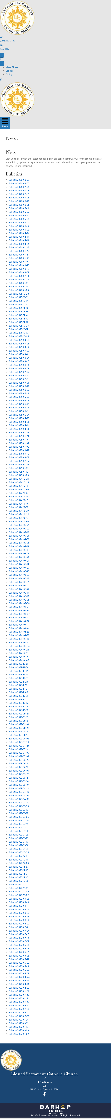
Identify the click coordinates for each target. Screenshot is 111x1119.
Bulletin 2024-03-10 (19, 628)
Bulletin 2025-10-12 (18, 333)
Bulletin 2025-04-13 (19, 425)
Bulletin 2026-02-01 (19, 276)
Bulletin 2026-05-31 (18, 216)
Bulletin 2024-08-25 (19, 543)
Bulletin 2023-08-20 (19, 732)
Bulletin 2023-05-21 (18, 778)
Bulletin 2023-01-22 (18, 838)
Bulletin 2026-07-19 (19, 191)
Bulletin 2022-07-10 (19, 938)
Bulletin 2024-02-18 (19, 639)
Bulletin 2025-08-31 (18, 354)
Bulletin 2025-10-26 (19, 326)
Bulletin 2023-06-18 (18, 764)
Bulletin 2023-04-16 (19, 796)
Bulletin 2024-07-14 (19, 564)
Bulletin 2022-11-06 (18, 878)
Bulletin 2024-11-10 (18, 504)
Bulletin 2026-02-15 (19, 269)
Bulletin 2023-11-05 (18, 692)
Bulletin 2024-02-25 (19, 635)
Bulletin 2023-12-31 (18, 664)
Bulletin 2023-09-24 (19, 714)
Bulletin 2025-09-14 (19, 347)
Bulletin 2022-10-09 (19, 892)
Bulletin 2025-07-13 (18, 379)
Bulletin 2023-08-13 (18, 735)
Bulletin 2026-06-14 (19, 208)
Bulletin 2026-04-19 (19, 237)
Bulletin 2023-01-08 (18, 845)
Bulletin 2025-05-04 (19, 415)
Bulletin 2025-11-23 (18, 312)
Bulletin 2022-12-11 (18, 860)
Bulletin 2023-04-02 (19, 803)
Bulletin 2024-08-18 (19, 546)
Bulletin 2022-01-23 (18, 1023)
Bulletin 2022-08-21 (19, 917)
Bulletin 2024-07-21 (19, 561)
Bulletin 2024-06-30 (19, 571)
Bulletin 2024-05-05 (19, 600)
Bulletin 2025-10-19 (18, 329)
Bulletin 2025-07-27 (19, 372)
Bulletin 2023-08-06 (19, 739)
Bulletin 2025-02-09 (19, 458)
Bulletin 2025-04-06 (19, 429)
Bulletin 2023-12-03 (18, 678)
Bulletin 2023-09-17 (18, 717)
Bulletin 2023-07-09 (19, 753)
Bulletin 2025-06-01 (19, 401)
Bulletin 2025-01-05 (19, 475)
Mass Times (12, 67)
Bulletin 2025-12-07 (19, 305)
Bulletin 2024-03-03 (19, 632)
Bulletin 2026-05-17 (19, 223)
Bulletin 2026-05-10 (19, 226)
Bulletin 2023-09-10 (18, 721)
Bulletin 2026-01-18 (18, 283)
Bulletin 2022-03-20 (19, 995)
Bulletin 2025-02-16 (19, 454)
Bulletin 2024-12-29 (19, 479)
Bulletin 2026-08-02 (19, 184)
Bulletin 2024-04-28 (19, 603)
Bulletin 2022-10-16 (18, 888)
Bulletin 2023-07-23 (19, 746)
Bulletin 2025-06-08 (19, 397)
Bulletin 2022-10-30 (18, 881)
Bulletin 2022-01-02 (19, 1034)
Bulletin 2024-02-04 (19, 646)
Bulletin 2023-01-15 (18, 842)
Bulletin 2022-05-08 (19, 970)
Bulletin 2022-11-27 (18, 867)
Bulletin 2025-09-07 (19, 351)
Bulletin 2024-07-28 (19, 557)
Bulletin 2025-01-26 (19, 465)
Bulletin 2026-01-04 (19, 290)
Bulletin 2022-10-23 (18, 885)
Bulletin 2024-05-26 (19, 589)
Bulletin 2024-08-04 (19, 554)
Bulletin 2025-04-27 (19, 418)
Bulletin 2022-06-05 (19, 956)
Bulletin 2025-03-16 (18, 440)
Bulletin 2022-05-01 (19, 974)
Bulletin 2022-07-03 (19, 941)
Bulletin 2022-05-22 (19, 963)
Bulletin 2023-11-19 (18, 685)
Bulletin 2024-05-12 (19, 596)
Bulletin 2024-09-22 (19, 529)
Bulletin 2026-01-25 (19, 280)
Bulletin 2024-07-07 (19, 568)
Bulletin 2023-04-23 (19, 792)
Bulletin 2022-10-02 (19, 895)
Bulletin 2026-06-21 (19, 205)
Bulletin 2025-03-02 (19, 447)
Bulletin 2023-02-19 (18, 824)
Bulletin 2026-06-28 (19, 201)
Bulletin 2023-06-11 (18, 767)
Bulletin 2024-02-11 (18, 643)
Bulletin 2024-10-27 (19, 511)
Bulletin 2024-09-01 (19, 539)
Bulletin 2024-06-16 (19, 579)
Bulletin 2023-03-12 (18, 813)
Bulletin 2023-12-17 (18, 671)
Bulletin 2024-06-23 (19, 575)
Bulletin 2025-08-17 (19, 361)
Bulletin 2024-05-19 (19, 593)
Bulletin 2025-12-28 (19, 294)
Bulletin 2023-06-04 (19, 771)
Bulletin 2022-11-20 (18, 870)
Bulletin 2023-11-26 (18, 682)
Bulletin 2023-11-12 (18, 689)
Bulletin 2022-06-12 (19, 952)
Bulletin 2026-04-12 (19, 240)
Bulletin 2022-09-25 (19, 899)
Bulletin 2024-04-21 (19, 607)
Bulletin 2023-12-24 (19, 668)
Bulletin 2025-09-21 (19, 344)
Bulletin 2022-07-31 (18, 927)
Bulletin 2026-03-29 (19, 248)
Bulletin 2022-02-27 (19, 1006)
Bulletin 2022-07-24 (19, 931)
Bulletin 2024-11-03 (18, 507)
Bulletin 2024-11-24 (18, 497)
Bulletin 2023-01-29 (18, 835)
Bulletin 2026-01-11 (18, 287)
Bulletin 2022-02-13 (18, 1013)
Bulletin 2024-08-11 (18, 550)
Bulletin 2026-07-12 (19, 194)
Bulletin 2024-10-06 (19, 522)
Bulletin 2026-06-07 (19, 212)
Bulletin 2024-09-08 (19, 536)
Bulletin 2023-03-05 (19, 817)
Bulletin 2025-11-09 (18, 319)
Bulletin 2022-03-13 (18, 999)
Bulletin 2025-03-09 (19, 443)
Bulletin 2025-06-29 (19, 386)
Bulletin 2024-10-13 (18, 518)
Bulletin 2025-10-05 (19, 336)
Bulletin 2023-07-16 (18, 749)
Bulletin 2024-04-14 (19, 611)
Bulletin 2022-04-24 (19, 977)
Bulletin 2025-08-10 (19, 365)
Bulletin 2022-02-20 (19, 1009)
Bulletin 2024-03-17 (19, 625)
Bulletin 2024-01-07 (19, 660)
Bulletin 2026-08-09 (19, 180)
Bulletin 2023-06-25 (19, 760)
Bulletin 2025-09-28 (19, 340)
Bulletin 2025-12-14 (18, 301)
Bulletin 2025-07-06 (19, 383)
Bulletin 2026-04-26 (19, 233)
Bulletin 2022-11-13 (18, 874)
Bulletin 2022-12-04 (19, 863)
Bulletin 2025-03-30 (19, 433)
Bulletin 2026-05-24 (19, 219)
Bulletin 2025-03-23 (19, 436)
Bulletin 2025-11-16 (18, 315)
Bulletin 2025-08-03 (19, 369)
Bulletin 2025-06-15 (19, 394)
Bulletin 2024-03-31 (18, 618)
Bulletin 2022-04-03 (19, 988)
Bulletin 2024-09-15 (19, 532)
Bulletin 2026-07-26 (19, 187)
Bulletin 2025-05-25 (19, 404)
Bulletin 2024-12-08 (19, 490)
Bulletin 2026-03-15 (18, 255)
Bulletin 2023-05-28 (19, 774)
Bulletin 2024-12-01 (18, 493)
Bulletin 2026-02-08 (19, 273)
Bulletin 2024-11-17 (18, 500)
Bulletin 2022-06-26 (19, 945)
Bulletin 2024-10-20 (19, 514)
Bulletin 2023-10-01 (18, 710)
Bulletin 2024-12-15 (18, 486)
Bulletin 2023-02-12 (18, 828)
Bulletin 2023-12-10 (18, 675)
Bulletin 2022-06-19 (19, 949)
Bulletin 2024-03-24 (19, 621)
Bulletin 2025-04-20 (19, 422)
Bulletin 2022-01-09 (19, 1030)
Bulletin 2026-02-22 (19, 265)
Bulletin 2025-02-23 (19, 450)
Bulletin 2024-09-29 (19, 525)
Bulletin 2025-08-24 (19, 358)
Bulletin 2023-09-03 (19, 724)
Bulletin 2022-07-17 (19, 934)
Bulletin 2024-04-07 (19, 614)
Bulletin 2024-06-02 (19, 586)
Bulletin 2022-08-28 (19, 913)
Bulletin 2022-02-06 (19, 1016)
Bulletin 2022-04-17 (19, 981)
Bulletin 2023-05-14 (19, 781)
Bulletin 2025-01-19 (18, 468)
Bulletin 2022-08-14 (19, 920)
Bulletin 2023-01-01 (18, 849)
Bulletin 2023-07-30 (19, 742)
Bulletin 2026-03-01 (18, 262)
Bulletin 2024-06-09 (19, 582)
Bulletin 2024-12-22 (19, 482)
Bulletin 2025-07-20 (19, 376)
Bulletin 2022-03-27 (19, 991)
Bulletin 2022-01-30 (18, 1020)
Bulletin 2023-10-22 (18, 700)
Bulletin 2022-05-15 (19, 966)
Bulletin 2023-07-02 (19, 756)
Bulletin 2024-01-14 (18, 657)
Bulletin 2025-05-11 (18, 411)
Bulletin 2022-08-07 (19, 924)
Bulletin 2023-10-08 (18, 707)
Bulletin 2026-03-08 (19, 258)
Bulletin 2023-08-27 (19, 728)
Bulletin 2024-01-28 (19, 650)
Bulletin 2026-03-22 (19, 251)
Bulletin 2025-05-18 (19, 408)
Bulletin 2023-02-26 (19, 821)
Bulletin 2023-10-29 (18, 696)
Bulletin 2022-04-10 (19, 984)
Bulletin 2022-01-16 (18, 1027)
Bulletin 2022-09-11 (18, 906)
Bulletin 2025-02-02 (19, 461)
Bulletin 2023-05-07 (19, 785)
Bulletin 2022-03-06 (19, 1002)
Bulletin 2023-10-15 (18, 703)
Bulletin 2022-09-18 (19, 902)
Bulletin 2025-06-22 (19, 390)
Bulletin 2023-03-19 (18, 810)
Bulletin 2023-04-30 (19, 789)
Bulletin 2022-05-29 (19, 959)
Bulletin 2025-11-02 (18, 322)
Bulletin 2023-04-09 (19, 799)
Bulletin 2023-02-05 (19, 831)
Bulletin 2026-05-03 (19, 230)
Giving (9, 75)
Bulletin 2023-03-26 (19, 806)
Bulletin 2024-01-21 (18, 653)
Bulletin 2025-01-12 (18, 472)
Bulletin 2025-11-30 (18, 308)
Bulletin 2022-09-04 (19, 910)
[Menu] (2, 55)
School (9, 71)
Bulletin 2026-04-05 (19, 244)
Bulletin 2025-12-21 (18, 297)
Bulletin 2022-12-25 (19, 853)
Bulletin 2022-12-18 (18, 856)
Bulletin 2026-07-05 (19, 198)
